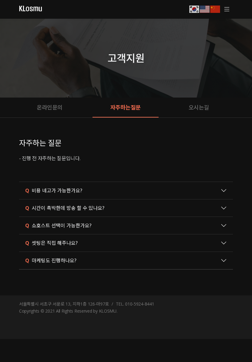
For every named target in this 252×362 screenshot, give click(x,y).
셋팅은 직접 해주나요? (51, 243)
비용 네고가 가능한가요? (53, 190)
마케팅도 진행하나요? (51, 260)
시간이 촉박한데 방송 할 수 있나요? (64, 208)
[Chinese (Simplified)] (215, 8)
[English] (205, 8)
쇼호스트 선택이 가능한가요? (58, 225)
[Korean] (194, 8)
